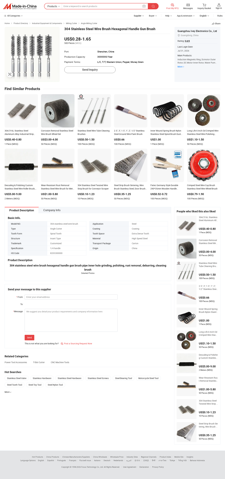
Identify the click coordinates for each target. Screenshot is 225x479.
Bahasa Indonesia (197, 460)
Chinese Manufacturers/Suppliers (76, 457)
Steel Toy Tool (34, 384)
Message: (18, 311)
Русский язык (85, 460)
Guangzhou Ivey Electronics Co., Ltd (197, 31)
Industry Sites (132, 457)
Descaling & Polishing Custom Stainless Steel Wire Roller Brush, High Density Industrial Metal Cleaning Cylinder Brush (208, 356)
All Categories (13, 15)
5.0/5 (187, 41)
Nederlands (118, 460)
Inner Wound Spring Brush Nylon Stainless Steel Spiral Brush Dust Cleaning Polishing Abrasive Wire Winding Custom (208, 310)
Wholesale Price (116, 457)
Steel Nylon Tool (55, 384)
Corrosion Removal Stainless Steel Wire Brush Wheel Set (208, 242)
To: (21, 304)
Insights (190, 457)
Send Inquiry (90, 69)
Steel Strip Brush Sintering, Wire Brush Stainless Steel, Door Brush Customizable (208, 425)
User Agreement (129, 467)
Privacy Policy (158, 467)
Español (50, 460)
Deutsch (107, 460)
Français (72, 460)
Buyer (151, 15)
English (41, 460)
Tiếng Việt (182, 460)
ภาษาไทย (162, 460)
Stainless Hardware (42, 378)
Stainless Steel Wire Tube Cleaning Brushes (208, 265)
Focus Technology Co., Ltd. (92, 467)
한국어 (137, 460)
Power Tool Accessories (16, 362)
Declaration (144, 467)
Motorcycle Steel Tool (148, 378)
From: (19, 297)
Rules (220, 15)
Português (61, 460)
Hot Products (37, 457)
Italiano (97, 460)
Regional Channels (148, 457)
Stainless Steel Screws (98, 378)
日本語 (146, 460)
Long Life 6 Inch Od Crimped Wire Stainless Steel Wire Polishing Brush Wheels (208, 333)
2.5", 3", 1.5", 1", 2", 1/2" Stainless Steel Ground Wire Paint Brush (208, 288)
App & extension (184, 15)
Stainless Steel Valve (16, 378)
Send (29, 337)
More (180, 66)
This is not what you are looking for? (42, 343)
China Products (52, 457)
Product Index (165, 457)
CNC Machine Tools (60, 362)
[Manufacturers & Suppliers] (19, 6)
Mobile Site (178, 457)
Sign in (219, 8)
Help (167, 15)
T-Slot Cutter (39, 362)
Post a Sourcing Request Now (76, 343)
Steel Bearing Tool (123, 378)
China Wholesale (100, 457)
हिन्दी (153, 460)
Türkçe (172, 460)
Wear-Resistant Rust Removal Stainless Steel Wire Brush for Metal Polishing (208, 379)
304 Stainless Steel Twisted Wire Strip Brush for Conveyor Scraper (208, 402)
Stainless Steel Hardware (69, 378)
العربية (128, 460)
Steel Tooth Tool (14, 384)
